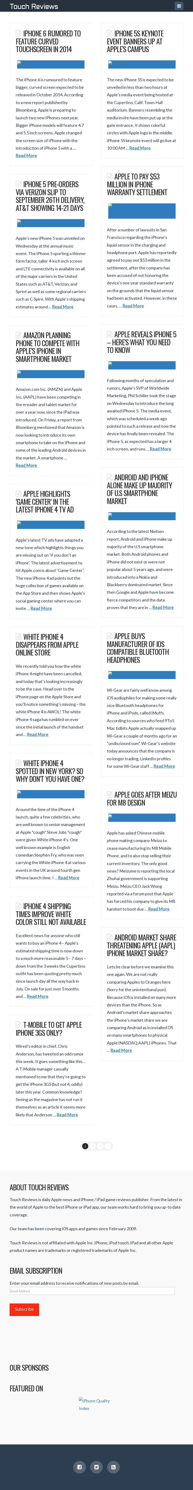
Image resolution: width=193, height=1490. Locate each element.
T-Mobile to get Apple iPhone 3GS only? (48, 1028)
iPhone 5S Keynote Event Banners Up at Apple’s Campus (135, 41)
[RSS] (113, 1467)
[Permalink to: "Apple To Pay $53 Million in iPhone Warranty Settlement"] (142, 211)
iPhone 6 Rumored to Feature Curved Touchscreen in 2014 (48, 41)
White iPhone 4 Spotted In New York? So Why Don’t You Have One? (50, 770)
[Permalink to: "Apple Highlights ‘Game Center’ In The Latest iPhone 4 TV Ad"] (50, 525)
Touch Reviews (34, 7)
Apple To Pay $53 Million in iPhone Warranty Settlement (137, 184)
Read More (26, 155)
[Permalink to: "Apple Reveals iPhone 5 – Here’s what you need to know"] (142, 365)
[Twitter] (96, 1467)
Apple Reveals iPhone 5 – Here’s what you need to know (141, 342)
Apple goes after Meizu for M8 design (142, 798)
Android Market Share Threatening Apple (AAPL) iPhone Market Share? (141, 945)
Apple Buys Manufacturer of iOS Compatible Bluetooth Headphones (138, 647)
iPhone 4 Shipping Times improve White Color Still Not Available (51, 913)
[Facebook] (79, 1467)
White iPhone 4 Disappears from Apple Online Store (47, 644)
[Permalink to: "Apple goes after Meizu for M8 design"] (142, 818)
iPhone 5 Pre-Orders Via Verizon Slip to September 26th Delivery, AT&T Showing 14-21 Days (50, 195)
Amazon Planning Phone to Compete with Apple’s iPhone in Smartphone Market (47, 347)
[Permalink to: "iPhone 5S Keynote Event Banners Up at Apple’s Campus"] (142, 64)
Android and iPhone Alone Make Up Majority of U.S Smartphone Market (139, 489)
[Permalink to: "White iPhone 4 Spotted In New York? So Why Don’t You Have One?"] (50, 794)
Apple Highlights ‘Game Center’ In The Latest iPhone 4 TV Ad (45, 501)
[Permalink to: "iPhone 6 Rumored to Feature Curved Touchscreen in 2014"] (50, 64)
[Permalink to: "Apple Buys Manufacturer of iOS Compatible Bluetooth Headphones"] (142, 675)
